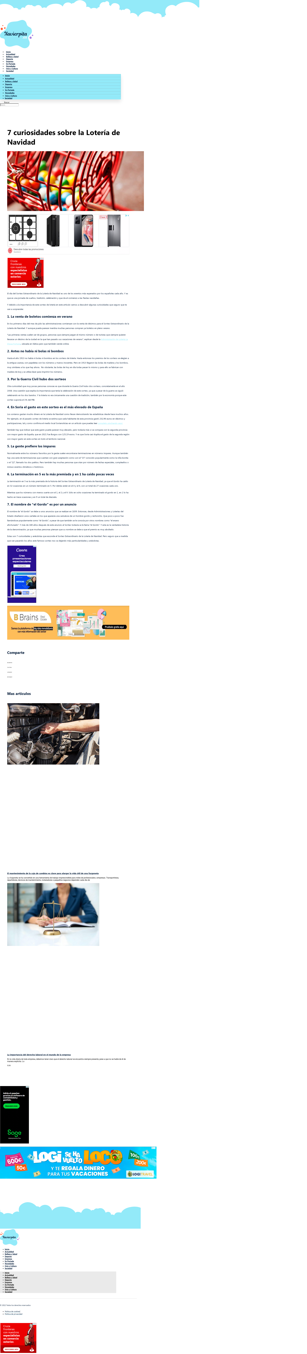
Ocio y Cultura (12, 68)
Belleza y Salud (12, 56)
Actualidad (10, 54)
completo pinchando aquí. (110, 423)
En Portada (10, 64)
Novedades (10, 66)
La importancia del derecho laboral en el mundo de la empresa (39, 1054)
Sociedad (10, 71)
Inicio (8, 52)
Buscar (6, 102)
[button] (68, 664)
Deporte (9, 59)
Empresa (9, 61)
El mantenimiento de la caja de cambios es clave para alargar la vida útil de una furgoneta (53, 873)
